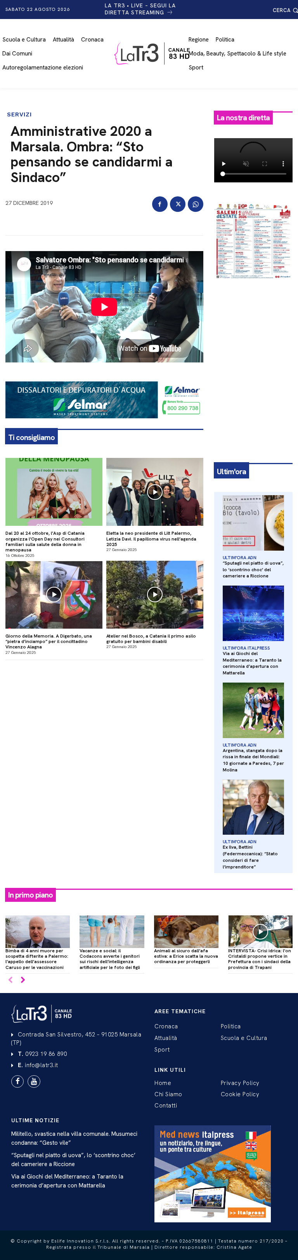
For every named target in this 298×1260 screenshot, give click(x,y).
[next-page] (23, 980)
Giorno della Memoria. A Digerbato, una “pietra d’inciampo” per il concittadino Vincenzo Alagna (48, 641)
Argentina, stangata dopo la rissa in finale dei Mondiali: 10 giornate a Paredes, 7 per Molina (253, 760)
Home (162, 1083)
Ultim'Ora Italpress (246, 648)
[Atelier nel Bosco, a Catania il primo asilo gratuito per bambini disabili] (154, 595)
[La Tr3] (153, 53)
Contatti (165, 1105)
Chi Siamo (168, 1094)
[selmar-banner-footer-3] (104, 424)
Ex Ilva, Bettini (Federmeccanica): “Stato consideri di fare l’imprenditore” (250, 857)
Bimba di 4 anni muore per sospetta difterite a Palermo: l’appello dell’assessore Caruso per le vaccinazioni (36, 959)
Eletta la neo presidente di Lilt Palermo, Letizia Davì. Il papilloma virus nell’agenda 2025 (151, 539)
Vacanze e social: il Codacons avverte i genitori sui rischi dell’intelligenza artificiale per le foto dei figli (110, 959)
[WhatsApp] (195, 204)
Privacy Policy (240, 1083)
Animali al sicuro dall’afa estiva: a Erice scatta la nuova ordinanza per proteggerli (186, 956)
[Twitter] (177, 204)
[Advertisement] (253, 329)
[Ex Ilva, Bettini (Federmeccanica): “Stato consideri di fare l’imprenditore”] (253, 807)
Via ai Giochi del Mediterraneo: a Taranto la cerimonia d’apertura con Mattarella (252, 663)
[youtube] (34, 1081)
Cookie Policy (240, 1094)
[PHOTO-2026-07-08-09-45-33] (253, 285)
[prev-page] (10, 980)
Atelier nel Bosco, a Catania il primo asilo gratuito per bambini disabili (151, 639)
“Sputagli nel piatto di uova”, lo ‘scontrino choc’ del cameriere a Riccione (253, 569)
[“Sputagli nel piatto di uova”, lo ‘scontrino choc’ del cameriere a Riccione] (253, 523)
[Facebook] (160, 204)
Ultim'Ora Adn (239, 557)
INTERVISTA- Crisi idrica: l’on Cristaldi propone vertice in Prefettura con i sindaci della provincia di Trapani (259, 959)
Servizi (19, 115)
